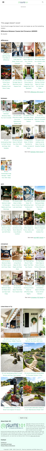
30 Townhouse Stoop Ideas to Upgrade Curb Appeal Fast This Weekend (28, 84)
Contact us (3, 442)
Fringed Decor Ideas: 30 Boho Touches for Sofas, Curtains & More (29, 144)
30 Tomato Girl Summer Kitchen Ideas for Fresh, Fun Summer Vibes (40, 84)
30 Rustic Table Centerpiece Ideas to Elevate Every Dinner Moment (40, 290)
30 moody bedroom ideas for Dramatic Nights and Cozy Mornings (6, 205)
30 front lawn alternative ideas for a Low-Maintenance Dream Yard (17, 119)
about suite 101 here (35, 435)
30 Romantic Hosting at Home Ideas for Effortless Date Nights (29, 290)
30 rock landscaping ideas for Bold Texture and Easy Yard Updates (6, 144)
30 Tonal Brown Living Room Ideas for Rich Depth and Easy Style (17, 265)
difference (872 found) (37, 92)
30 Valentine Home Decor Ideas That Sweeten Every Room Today (6, 84)
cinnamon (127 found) (37, 297)
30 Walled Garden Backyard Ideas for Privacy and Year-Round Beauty (40, 205)
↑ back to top (23, 418)
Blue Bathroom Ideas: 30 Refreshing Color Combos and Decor (29, 205)
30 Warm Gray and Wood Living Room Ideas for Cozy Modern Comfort (17, 230)
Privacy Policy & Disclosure (8, 445)
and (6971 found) (39, 237)
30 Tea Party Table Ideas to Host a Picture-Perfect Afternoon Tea (39, 265)
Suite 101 (28, 423)
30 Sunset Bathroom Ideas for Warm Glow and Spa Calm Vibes (6, 290)
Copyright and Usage (6, 444)
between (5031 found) (37, 151)
